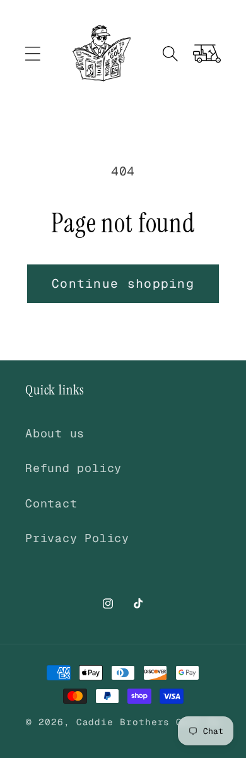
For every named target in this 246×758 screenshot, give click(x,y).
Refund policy (73, 468)
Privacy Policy (77, 538)
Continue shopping (123, 283)
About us (55, 433)
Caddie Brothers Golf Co (148, 722)
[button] (32, 53)
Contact (51, 503)
